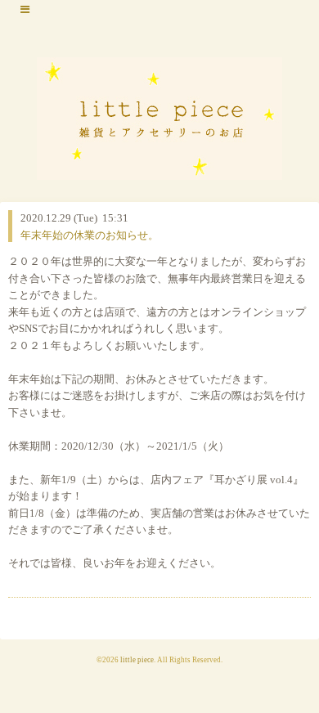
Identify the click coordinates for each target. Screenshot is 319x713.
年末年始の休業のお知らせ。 (89, 235)
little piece (137, 660)
